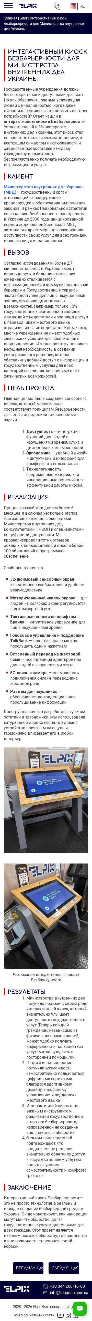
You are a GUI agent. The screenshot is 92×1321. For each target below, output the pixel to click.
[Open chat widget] (80, 1309)
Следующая (65, 1268)
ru (82, 6)
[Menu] (8, 5)
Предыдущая (29, 1268)
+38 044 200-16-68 (58, 6)
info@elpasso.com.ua (69, 1292)
